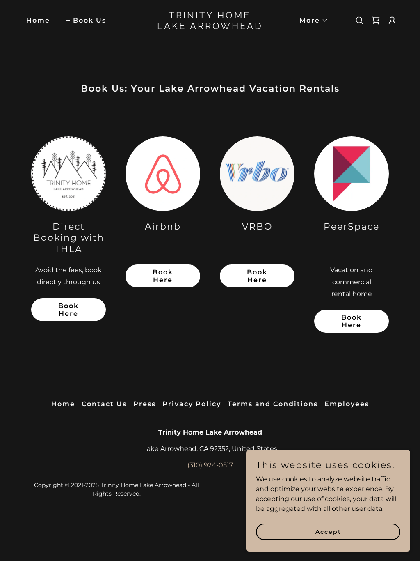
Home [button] (63, 404)
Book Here (68, 309)
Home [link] (38, 20)
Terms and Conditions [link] (273, 404)
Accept (328, 531)
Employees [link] (346, 404)
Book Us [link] (89, 20)
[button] (310, 20)
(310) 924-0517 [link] (210, 465)
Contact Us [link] (104, 404)
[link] (209, 27)
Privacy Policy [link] (191, 404)
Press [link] (144, 404)
